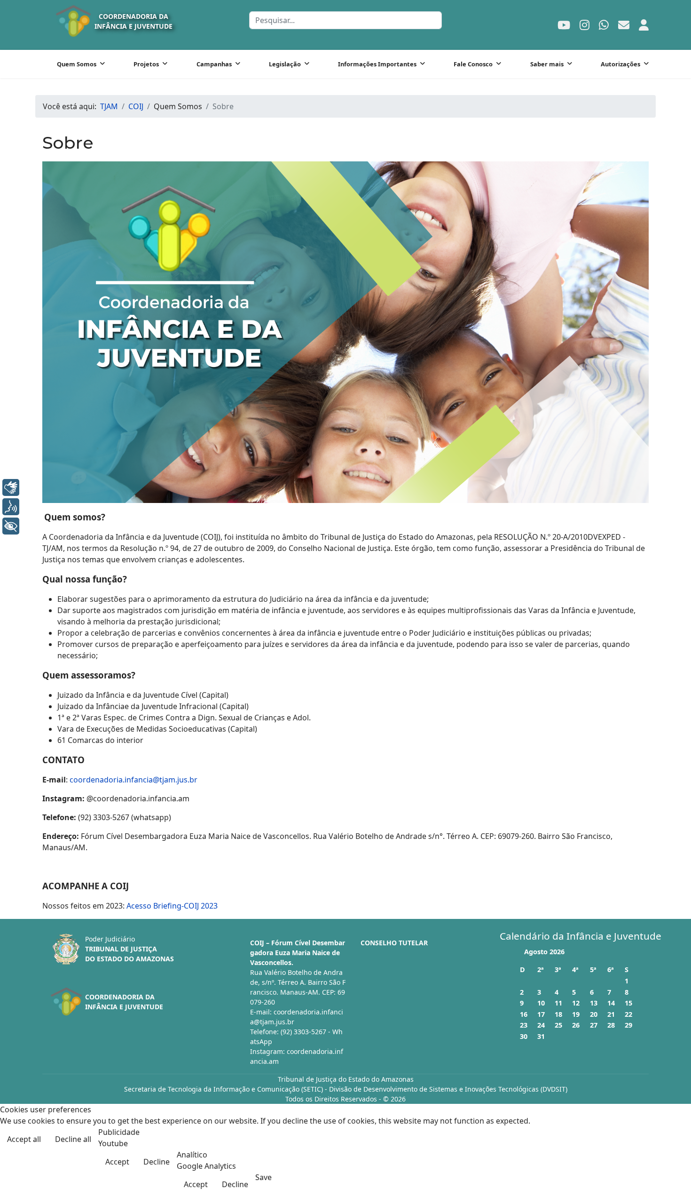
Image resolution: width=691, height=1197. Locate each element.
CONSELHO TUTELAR (394, 942)
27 (593, 1025)
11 (558, 1002)
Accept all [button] (24, 1139)
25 (558, 1025)
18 (558, 1014)
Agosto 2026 (544, 951)
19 (576, 1014)
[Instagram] (584, 24)
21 (611, 1014)
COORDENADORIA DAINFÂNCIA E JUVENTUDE (133, 21)
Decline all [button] (73, 1139)
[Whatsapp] (604, 24)
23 (523, 1025)
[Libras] (10, 487)
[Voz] (10, 506)
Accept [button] (117, 1162)
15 (628, 1002)
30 (523, 1036)
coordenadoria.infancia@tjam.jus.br (133, 779)
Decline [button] (156, 1162)
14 (611, 1002)
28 (611, 1025)
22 (628, 1014)
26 (576, 1025)
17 (541, 1014)
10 (541, 1002)
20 (593, 1014)
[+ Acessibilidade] (10, 526)
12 (576, 1002)
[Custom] (623, 24)
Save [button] (263, 1177)
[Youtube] (564, 24)
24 (541, 1025)
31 (541, 1036)
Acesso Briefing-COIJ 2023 (172, 906)
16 (523, 1014)
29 (628, 1025)
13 (593, 1002)
